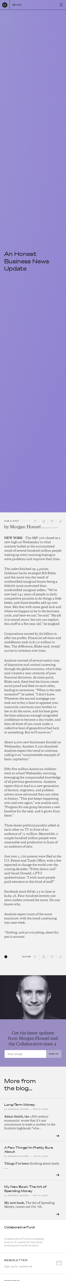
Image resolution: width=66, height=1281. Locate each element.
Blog (17, 4)
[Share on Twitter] (35, 522)
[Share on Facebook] (43, 522)
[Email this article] (52, 522)
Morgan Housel (25, 527)
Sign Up (54, 1054)
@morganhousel (50, 528)
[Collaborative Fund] (5, 5)
